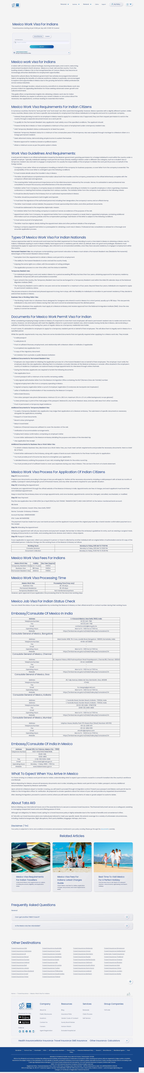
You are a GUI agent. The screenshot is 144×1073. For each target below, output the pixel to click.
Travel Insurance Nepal (19, 957)
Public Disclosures (46, 1014)
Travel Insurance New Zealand (22, 971)
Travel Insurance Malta (112, 974)
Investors (43, 1018)
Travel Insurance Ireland (20, 962)
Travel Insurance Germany (83, 954)
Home (13, 993)
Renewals (86, 1010)
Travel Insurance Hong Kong (83, 968)
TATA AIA (107, 1010)
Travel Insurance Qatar (19, 977)
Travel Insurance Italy (112, 965)
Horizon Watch (66, 1026)
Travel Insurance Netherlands (84, 960)
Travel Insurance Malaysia (83, 948)
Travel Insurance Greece (113, 960)
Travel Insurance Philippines (52, 971)
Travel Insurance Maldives (52, 957)
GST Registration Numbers (56, 1050)
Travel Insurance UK (18, 954)
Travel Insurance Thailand (113, 957)
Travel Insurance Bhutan (113, 962)
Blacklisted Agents (119, 1050)
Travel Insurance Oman (82, 951)
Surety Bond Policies (68, 1022)
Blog (62, 1010)
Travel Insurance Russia (82, 957)
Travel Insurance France (51, 951)
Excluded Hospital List (68, 1030)
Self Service (86, 1018)
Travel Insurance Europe (20, 960)
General (98, 1050)
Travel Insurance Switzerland (114, 951)
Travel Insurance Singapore (114, 948)
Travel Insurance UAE (50, 962)
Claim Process (87, 1014)
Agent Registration (46, 1030)
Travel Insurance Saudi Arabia (53, 974)
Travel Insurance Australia (51, 948)
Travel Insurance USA (19, 948)
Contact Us (43, 1022)
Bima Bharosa (107, 1050)
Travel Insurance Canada (51, 954)
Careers (42, 1026)
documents (105, 829)
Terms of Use (28, 1050)
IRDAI (44, 1050)
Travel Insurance (22, 993)
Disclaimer (18, 1050)
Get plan (41, 46)
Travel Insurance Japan (20, 968)
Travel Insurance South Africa (84, 965)
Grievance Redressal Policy (85, 1050)
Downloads (37, 1050)
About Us (43, 1010)
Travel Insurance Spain (50, 960)
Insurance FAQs (66, 1014)
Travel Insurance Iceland (82, 971)
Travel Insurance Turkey (51, 968)
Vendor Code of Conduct (69, 1018)
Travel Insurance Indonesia (21, 951)
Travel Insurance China (112, 968)
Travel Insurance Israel (19, 974)
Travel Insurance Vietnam (82, 962)
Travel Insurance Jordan (113, 971)
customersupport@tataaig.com (113, 1068)
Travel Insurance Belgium (82, 974)
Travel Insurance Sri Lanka (52, 965)
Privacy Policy (71, 1050)
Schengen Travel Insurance (114, 954)
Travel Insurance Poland (51, 977)
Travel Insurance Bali (19, 965)
